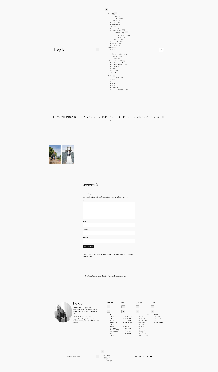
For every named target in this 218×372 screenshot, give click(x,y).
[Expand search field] (161, 50)
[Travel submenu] (115, 13)
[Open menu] (97, 49)
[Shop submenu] (114, 76)
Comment (86, 201)
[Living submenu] (115, 26)
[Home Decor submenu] (123, 30)
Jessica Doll (77, 307)
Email (85, 229)
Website (85, 238)
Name (85, 221)
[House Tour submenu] (126, 32)
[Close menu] (106, 9)
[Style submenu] (114, 47)
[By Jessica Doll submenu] (123, 61)
